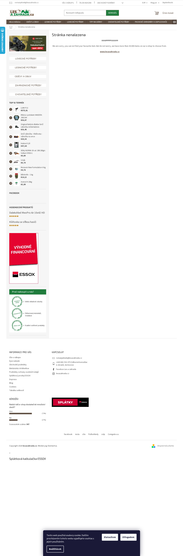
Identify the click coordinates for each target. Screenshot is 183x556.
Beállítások (55, 549)
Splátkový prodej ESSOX (19, 375)
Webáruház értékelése (19, 368)
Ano (11, 411)
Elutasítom (110, 537)
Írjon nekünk (85, 3)
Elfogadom (128, 537)
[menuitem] (14, 22)
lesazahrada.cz (62, 373)
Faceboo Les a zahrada (66, 369)
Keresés (112, 13)
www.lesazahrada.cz (109, 51)
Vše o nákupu (68, 3)
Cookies (12, 386)
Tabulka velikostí (16, 390)
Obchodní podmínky (106, 3)
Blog (11, 383)
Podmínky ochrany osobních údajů (24, 372)
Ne (10, 417)
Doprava (12, 379)
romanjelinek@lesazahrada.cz (69, 358)
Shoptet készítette (165, 445)
